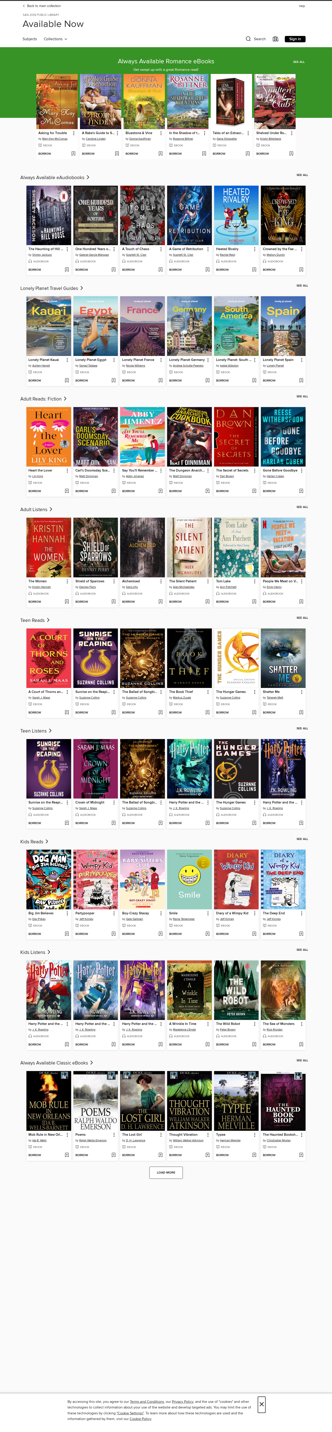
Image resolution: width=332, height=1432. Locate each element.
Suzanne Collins (89, 697)
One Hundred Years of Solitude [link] (93, 249)
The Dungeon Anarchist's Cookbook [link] (187, 471)
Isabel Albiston (229, 365)
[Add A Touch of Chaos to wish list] (160, 270)
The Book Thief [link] (181, 692)
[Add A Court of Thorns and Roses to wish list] (67, 713)
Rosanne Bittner (183, 139)
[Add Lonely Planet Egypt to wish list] (113, 381)
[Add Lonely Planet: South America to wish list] (254, 381)
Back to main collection (43, 6)
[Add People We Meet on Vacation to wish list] (301, 602)
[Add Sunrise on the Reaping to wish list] (113, 713)
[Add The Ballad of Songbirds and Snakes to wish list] (160, 713)
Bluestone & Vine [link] (139, 133)
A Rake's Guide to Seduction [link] (98, 133)
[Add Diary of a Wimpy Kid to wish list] (254, 934)
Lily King (37, 476)
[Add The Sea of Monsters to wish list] (301, 1045)
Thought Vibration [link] (183, 1135)
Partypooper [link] (84, 913)
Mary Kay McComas (55, 139)
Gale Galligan (134, 919)
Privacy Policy (182, 1401)
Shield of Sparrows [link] (89, 581)
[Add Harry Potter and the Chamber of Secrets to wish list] (113, 1045)
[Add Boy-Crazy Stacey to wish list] (160, 934)
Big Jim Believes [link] (41, 913)
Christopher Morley (279, 1140)
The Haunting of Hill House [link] (46, 249)
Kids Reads (32, 842)
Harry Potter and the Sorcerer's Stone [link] (46, 1024)
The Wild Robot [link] (228, 1024)
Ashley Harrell (41, 365)
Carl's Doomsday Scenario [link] (93, 471)
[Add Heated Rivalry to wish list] (254, 270)
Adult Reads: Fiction (41, 399)
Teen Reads (33, 621)
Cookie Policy (140, 1419)
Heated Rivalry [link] (227, 249)
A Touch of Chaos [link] (135, 249)
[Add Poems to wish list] (113, 1155)
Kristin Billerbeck (270, 139)
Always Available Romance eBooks (166, 61)
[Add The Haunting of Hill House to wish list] (67, 270)
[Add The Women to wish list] (67, 602)
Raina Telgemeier (184, 919)
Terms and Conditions (147, 1401)
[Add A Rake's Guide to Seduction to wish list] (117, 154)
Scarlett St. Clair (136, 255)
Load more (166, 1173)
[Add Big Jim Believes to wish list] (67, 934)
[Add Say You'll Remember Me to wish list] (160, 491)
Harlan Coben (275, 476)
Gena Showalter (227, 139)
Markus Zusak (182, 697)
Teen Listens (34, 731)
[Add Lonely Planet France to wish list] (160, 381)
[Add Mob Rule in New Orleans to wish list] (67, 1155)
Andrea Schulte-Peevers (188, 365)
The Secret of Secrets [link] (232, 471)
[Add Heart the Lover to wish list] (67, 491)
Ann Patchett (228, 587)
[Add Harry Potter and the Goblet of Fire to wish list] (207, 823)
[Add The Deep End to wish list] (301, 934)
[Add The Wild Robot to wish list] (254, 1045)
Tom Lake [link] (223, 581)
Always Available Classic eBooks (54, 1063)
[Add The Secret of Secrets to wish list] (254, 491)
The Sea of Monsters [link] (279, 1024)
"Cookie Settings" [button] (130, 1413)
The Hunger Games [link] (231, 692)
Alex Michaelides (183, 587)
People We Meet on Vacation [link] (281, 581)
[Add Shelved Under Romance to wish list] (291, 154)
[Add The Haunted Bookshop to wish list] (301, 1155)
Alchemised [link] (131, 581)
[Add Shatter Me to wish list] (301, 713)
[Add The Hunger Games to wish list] (254, 713)
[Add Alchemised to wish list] (160, 602)
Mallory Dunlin (276, 255)
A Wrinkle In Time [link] (182, 1024)
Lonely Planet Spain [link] (278, 360)
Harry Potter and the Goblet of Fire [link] (187, 803)
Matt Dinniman (88, 476)
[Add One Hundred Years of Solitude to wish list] (113, 270)
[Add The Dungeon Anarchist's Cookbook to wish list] (207, 491)
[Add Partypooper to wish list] (113, 934)
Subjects (30, 39)
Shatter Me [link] (271, 692)
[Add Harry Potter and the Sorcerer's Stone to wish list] (67, 1045)
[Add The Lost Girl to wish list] (160, 1155)
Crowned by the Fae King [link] (281, 249)
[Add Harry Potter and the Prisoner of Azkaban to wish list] (160, 1045)
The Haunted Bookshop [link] (281, 1135)
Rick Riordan (275, 1029)
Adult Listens (34, 510)
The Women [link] (37, 581)
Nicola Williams (135, 365)
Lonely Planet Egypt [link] (90, 360)
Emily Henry (274, 587)
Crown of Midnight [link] (89, 803)
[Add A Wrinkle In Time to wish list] (207, 1045)
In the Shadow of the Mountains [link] (185, 133)
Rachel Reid (227, 255)
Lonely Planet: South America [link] (234, 360)
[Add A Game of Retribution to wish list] (207, 270)
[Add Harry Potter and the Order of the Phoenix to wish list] (301, 823)
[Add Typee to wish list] (254, 1155)
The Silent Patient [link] (182, 581)
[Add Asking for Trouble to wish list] (73, 154)
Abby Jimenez (135, 476)
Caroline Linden (96, 139)
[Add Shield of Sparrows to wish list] (113, 602)
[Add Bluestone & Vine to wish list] (160, 154)
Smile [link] (173, 913)
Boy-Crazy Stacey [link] (135, 913)
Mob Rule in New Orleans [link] (46, 1135)
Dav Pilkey (39, 919)
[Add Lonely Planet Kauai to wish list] (67, 381)
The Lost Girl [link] (132, 1135)
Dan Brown (227, 476)
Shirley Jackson (42, 255)
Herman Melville (230, 1140)
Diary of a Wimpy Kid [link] (232, 913)
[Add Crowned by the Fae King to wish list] (301, 270)
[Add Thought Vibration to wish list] (207, 1155)
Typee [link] (220, 1135)
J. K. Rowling (181, 808)
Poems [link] (80, 1135)
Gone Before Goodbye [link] (280, 471)
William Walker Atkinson (188, 1140)
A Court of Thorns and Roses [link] (46, 692)
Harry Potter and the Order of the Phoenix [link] (281, 803)
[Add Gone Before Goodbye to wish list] (301, 491)
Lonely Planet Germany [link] (187, 360)
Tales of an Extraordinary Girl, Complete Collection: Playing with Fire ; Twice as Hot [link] (229, 133)
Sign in (295, 39)
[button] (255, 40)
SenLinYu (132, 587)
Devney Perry (87, 587)
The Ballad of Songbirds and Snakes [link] (140, 692)
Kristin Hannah (41, 587)
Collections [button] (54, 39)
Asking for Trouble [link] (52, 133)
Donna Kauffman (140, 139)
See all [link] (299, 62)
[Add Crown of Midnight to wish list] (113, 823)
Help (302, 6)
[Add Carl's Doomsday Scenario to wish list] (113, 491)
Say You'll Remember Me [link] (140, 471)
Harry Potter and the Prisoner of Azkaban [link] (140, 1024)
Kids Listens (33, 952)
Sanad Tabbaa (88, 365)
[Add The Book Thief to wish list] (207, 713)
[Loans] (276, 40)
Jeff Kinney (86, 919)
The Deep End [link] (274, 913)
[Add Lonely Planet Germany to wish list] (207, 381)
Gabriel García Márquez (94, 255)
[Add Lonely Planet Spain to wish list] (301, 381)
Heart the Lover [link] (40, 471)
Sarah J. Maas (41, 697)
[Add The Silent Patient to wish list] (207, 602)
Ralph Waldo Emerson (93, 1140)
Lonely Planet (275, 365)
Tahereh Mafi (275, 697)
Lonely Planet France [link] (138, 360)
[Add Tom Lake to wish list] (254, 602)
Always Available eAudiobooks (53, 178)
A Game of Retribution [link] (186, 249)
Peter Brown (228, 1029)
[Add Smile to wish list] (207, 934)
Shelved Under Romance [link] (272, 133)
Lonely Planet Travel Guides (49, 289)
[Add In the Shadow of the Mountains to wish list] (204, 154)
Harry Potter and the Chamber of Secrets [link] (93, 1024)
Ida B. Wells (39, 1140)
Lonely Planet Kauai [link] (43, 360)
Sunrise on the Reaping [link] (93, 692)
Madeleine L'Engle (184, 1029)
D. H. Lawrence (135, 1140)
